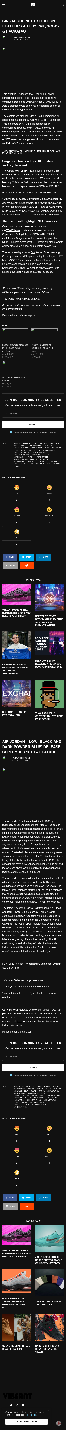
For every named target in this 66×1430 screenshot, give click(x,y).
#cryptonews (39, 452)
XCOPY (12, 260)
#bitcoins (49, 445)
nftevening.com (27, 315)
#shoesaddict (52, 1098)
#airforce (37, 1086)
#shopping (19, 1100)
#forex (30, 457)
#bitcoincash (55, 443)
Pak (33, 252)
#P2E (48, 464)
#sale (42, 1095)
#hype (55, 1086)
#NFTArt (24, 464)
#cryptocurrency (22, 452)
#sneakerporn (20, 1102)
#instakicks (42, 1088)
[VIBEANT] (33, 4)
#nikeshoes (33, 1093)
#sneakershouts (21, 1104)
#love (33, 1091)
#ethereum (19, 457)
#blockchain (36, 448)
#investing (44, 459)
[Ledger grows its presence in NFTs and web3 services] (15, 335)
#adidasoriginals (22, 1086)
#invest (33, 459)
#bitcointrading (21, 448)
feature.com (25, 1031)
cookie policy (30, 1414)
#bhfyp (17, 443)
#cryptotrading (21, 454)
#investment (19, 461)
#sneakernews (49, 1100)
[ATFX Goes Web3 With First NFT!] (15, 368)
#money (54, 461)
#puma (34, 1095)
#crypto (31, 450)
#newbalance (53, 1091)
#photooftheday (21, 1095)
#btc (47, 448)
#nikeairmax (19, 1093)
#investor (32, 461)
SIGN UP (33, 424)
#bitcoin (43, 443)
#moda (42, 1091)
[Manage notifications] (58, 1423)
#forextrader (42, 457)
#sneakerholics (33, 1100)
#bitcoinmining (20, 445)
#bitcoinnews (36, 445)
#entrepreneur (38, 454)
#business (56, 448)
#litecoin (44, 461)
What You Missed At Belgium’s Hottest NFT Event (42, 347)
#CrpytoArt (19, 450)
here (19, 1021)
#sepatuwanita (36, 1098)
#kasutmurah (55, 1088)
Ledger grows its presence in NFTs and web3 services (15, 347)
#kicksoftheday (21, 1091)
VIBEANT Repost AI (22, 37)
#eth (50, 454)
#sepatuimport (20, 1098)
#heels (47, 1086)
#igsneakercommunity (24, 1088)
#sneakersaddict (37, 1102)
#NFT (16, 464)
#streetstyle (20, 1107)
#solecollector (39, 1104)
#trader (56, 464)
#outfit (44, 1093)
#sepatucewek (54, 1095)
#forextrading (21, 459)
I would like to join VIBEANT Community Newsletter (35, 432)
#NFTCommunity (37, 464)
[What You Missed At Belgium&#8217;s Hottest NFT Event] (44, 335)
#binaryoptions (30, 443)
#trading (18, 466)
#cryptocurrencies (46, 450)
